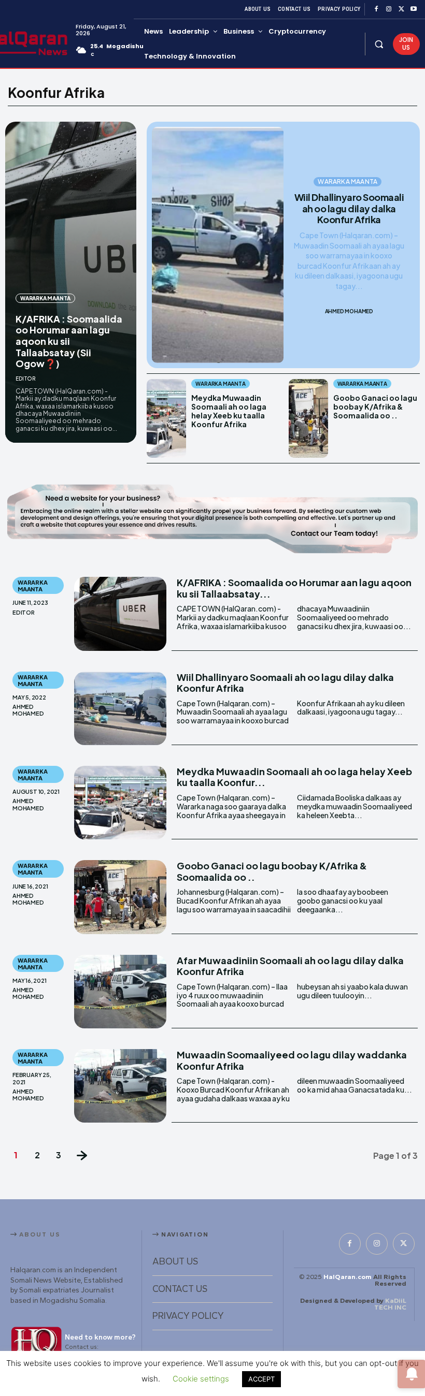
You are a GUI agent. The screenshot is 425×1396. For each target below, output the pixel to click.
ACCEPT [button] (261, 1379)
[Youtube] (413, 9)
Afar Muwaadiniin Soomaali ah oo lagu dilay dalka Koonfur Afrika (290, 966)
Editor (26, 378)
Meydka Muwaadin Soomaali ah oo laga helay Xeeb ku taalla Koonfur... (294, 777)
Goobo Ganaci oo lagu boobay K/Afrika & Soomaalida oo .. (375, 406)
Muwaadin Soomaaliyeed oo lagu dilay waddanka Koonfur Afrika (292, 1060)
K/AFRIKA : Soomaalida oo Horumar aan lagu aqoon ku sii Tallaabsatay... (294, 588)
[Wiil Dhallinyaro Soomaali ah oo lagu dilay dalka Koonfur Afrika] (217, 245)
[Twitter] (401, 9)
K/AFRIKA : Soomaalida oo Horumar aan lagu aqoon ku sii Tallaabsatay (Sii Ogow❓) (69, 341)
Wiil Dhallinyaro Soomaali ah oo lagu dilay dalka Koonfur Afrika (349, 208)
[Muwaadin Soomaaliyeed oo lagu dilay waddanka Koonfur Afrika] (120, 1086)
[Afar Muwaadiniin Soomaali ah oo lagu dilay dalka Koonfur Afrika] (120, 991)
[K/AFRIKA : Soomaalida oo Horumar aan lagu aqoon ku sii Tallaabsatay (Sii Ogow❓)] (70, 282)
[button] (379, 44)
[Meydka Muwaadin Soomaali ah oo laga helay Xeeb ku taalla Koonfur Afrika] (166, 418)
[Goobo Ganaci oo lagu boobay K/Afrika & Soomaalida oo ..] (308, 418)
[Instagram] (388, 9)
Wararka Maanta (45, 298)
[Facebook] (376, 9)
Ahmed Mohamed (349, 311)
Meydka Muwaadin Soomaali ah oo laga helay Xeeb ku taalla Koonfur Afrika (228, 410)
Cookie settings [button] (201, 1379)
